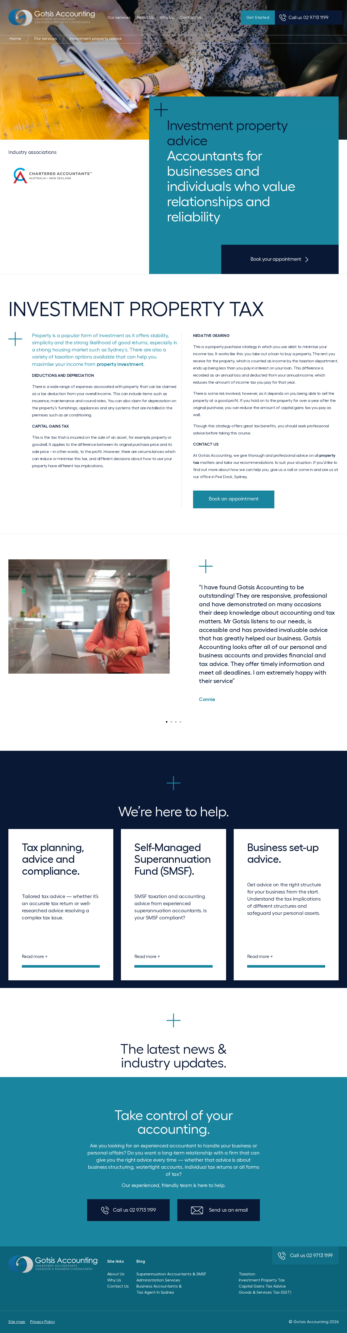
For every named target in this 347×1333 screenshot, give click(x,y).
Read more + (35, 956)
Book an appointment (234, 498)
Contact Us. (191, 17)
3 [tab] (176, 722)
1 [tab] (166, 722)
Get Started (257, 17)
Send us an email (228, 1210)
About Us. (145, 17)
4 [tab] (180, 722)
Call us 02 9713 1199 (134, 1210)
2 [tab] (171, 722)
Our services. (119, 17)
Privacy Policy (42, 1322)
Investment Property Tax (262, 1280)
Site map (16, 1322)
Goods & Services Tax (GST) (265, 1292)
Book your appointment (275, 259)
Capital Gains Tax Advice (262, 1286)
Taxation (247, 1274)
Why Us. (167, 17)
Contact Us (118, 1286)
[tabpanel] (173, 633)
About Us (115, 1274)
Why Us (114, 1280)
